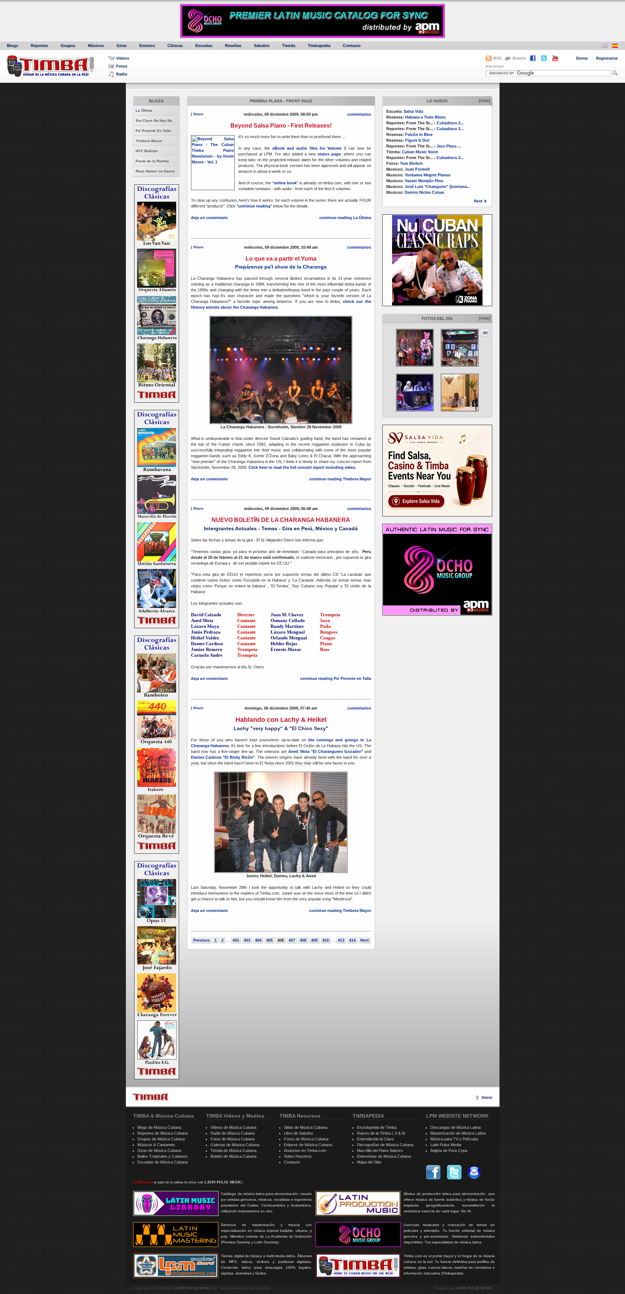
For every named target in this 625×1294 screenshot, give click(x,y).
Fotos (121, 66)
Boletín (519, 58)
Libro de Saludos (298, 1133)
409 (314, 940)
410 (325, 940)
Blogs (12, 45)
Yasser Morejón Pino (424, 181)
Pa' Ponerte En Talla (153, 131)
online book (285, 183)
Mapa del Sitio (369, 1162)
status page (329, 154)
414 (352, 940)
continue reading (254, 206)
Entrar (582, 58)
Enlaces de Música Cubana (308, 1145)
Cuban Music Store (420, 152)
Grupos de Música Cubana (161, 1139)
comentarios (359, 114)
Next (478, 201)
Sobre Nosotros (298, 1156)
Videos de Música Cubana (233, 1127)
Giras (121, 45)
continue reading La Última (345, 217)
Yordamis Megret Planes (427, 175)
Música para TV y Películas (454, 1139)
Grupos (68, 45)
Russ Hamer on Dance (155, 171)
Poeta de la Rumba (152, 161)
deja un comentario (209, 217)
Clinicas (175, 45)
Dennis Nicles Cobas (424, 192)
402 (236, 940)
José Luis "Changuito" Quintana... (437, 186)
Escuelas (203, 45)
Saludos (261, 45)
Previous (201, 940)
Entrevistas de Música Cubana (384, 1156)
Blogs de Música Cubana (159, 1127)
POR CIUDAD (494, 66)
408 (303, 940)
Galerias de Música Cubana (235, 1145)
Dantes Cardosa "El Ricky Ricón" (223, 757)
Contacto (352, 45)
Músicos (96, 45)
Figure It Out (417, 140)
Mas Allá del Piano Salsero (380, 1150)
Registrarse (607, 58)
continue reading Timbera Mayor (340, 479)
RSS (497, 58)
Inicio (487, 1097)
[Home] (150, 1097)
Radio (121, 74)
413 (341, 940)
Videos (122, 58)
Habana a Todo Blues (425, 117)
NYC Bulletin (147, 151)
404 (258, 940)
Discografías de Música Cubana (385, 1145)
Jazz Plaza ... (449, 146)
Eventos (147, 45)
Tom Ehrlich (411, 163)
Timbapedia (319, 45)
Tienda (288, 45)
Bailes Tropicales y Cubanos (162, 1156)
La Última (144, 110)
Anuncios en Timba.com (305, 1150)
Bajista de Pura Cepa (448, 1150)
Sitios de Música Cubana (305, 1127)
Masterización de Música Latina (458, 1133)
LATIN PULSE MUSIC (192, 1288)
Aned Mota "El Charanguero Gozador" (326, 751)
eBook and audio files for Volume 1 (309, 148)
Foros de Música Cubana (306, 1139)
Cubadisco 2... (450, 123)
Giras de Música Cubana (159, 1150)
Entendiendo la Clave (375, 1139)
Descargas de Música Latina (455, 1127)
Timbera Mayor (149, 141)
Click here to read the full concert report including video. (302, 467)
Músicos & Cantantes (156, 1145)
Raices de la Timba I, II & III (381, 1133)
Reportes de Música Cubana (162, 1133)
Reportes (39, 45)
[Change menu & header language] (604, 46)
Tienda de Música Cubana (233, 1150)
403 (247, 940)
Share (198, 114)
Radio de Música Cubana (233, 1133)
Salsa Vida (413, 111)
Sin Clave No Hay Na (154, 121)
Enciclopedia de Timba (376, 1127)
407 (292, 940)
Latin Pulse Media (445, 1145)
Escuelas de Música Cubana (162, 1162)
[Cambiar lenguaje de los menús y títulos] (615, 46)
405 (269, 940)
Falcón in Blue (419, 134)
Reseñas (233, 45)
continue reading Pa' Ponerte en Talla (335, 678)
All (485, 333)
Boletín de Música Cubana (233, 1156)
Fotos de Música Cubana (233, 1139)
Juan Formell (417, 169)
